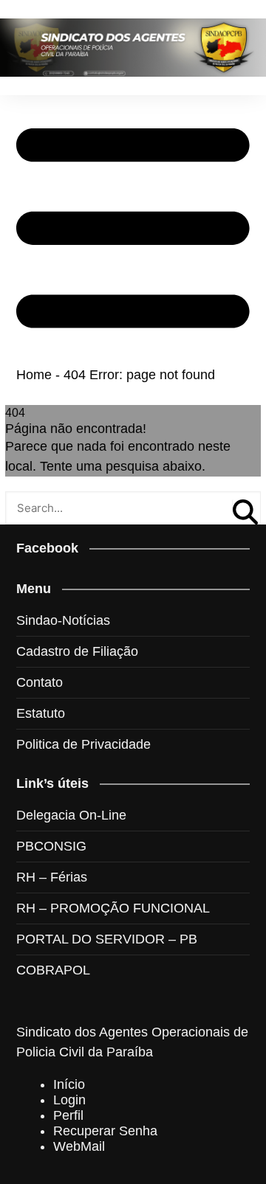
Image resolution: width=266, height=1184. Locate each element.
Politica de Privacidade (83, 744)
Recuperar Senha (105, 1131)
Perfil (68, 1115)
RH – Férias (51, 877)
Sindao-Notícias (63, 620)
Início (69, 1084)
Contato (39, 682)
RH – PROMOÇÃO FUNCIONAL (113, 908)
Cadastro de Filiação (77, 651)
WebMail (79, 1146)
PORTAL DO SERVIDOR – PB (106, 939)
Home (34, 374)
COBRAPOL (53, 970)
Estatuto (40, 713)
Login (69, 1100)
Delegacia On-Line (71, 815)
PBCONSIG (51, 846)
